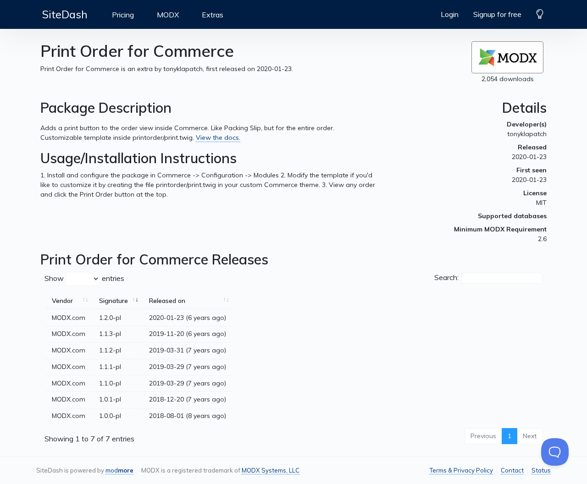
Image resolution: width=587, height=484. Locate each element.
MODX (168, 14)
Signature (113, 301)
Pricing (123, 14)
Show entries (84, 278)
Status (541, 470)
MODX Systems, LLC (270, 470)
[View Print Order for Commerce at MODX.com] (507, 57)
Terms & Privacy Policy (461, 470)
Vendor (62, 301)
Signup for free (497, 14)
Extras (212, 14)
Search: (446, 277)
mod (119, 470)
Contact (512, 470)
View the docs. (218, 137)
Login (450, 14)
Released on (167, 301)
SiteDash (65, 14)
